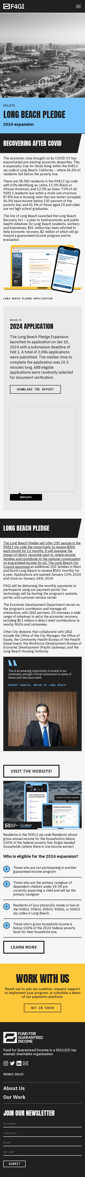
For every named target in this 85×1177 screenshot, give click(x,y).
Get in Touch (42, 1008)
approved (22, 567)
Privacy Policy (13, 1073)
